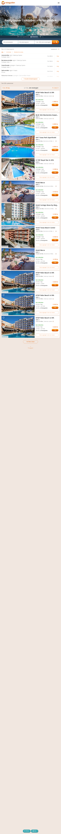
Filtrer (27, 831)
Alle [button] (2, 52)
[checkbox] (3, 92)
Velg (55, 104)
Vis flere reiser (30, 341)
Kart (35, 831)
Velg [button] (58, 56)
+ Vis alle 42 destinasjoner (30, 79)
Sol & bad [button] (8, 52)
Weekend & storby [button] (18, 52)
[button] (10, 42)
